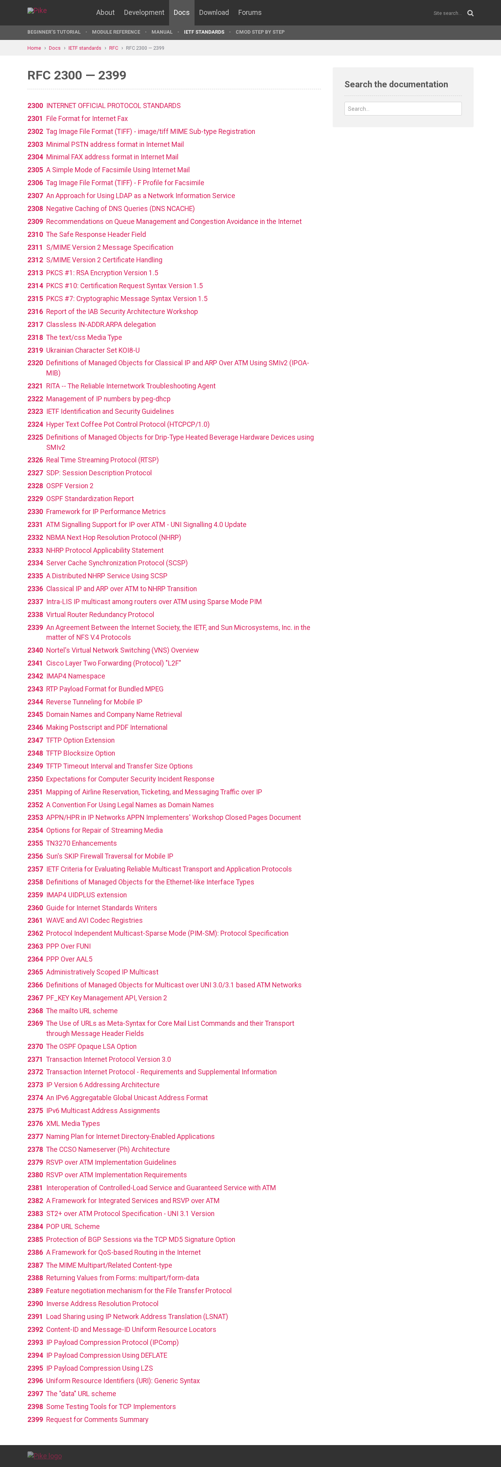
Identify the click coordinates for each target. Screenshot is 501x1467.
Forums (250, 12)
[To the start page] (44, 1456)
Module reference (116, 32)
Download (214, 12)
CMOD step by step (260, 32)
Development (144, 12)
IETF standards (204, 32)
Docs (182, 12)
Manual (162, 32)
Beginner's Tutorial (54, 32)
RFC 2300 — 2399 (145, 48)
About (105, 12)
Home (34, 48)
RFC (113, 48)
